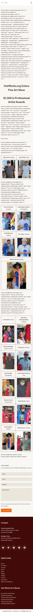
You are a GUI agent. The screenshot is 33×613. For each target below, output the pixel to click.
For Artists (4, 565)
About (2, 569)
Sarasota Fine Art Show (7, 599)
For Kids (3, 567)
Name (4, 474)
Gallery (3, 573)
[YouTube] (24, 547)
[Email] (3, 547)
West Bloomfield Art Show (8, 603)
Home (2, 563)
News (2, 571)
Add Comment (6, 490)
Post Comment (6, 510)
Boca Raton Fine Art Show (8, 593)
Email (4, 479)
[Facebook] (8, 547)
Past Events (4, 579)
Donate (3, 575)
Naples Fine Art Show (6, 595)
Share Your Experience (7, 581)
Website (4, 484)
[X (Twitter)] (14, 547)
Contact (3, 577)
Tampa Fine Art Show (6, 601)
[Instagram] (19, 547)
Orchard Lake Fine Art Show (8, 597)
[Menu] (31, 2)
